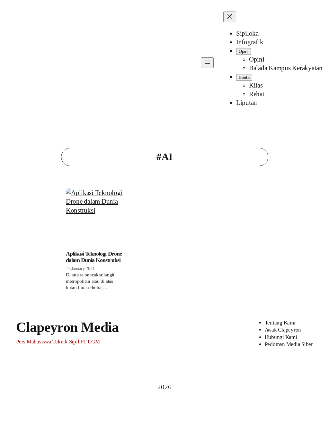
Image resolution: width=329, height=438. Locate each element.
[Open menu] (207, 62)
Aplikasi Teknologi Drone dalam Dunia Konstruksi (94, 257)
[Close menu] (229, 17)
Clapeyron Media (67, 327)
